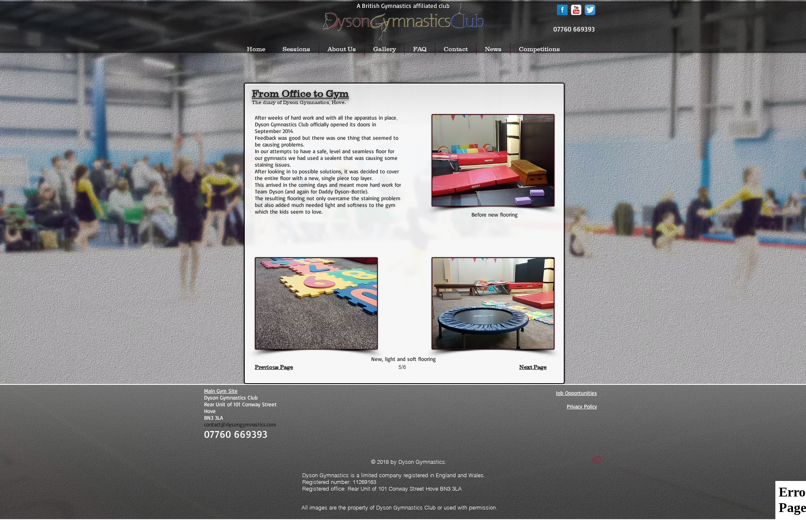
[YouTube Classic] (576, 10)
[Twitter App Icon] (590, 10)
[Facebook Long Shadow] (562, 10)
